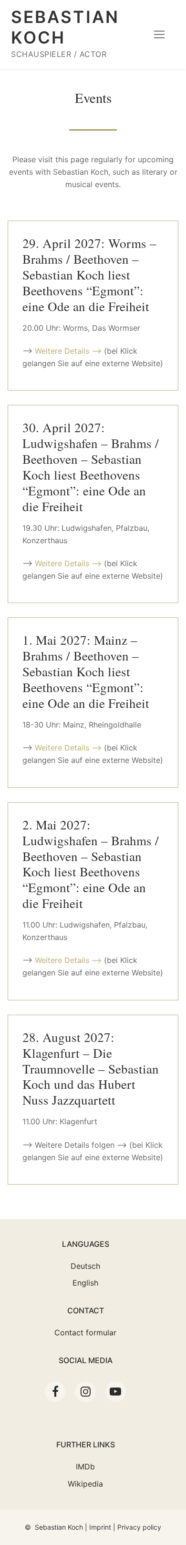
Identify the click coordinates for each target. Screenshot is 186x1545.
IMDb (85, 1466)
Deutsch (85, 1266)
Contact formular (85, 1332)
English (85, 1283)
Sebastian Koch (65, 27)
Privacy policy (139, 1527)
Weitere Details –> (68, 351)
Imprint (100, 1527)
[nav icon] (159, 35)
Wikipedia (85, 1484)
